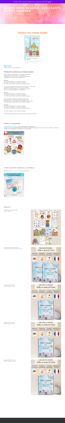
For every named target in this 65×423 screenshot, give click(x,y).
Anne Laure (9, 14)
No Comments (12, 18)
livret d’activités (15, 171)
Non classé (30, 14)
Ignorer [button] (50, 1)
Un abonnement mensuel (11, 126)
